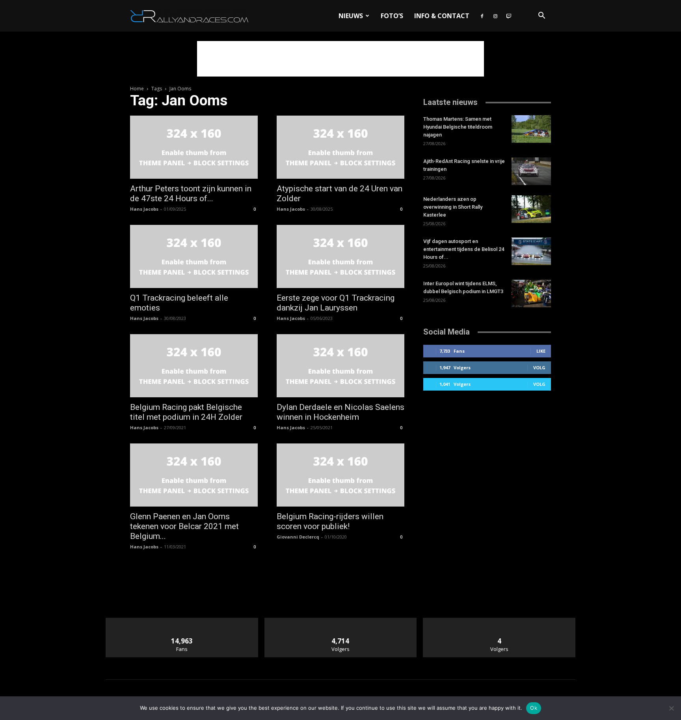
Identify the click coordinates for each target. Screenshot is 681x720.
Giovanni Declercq (298, 537)
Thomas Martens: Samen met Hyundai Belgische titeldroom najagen (457, 127)
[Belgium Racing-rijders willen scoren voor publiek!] (340, 475)
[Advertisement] (340, 59)
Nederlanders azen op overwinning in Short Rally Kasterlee (452, 207)
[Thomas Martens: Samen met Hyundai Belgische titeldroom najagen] (531, 129)
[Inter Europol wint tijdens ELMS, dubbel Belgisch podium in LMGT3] (531, 293)
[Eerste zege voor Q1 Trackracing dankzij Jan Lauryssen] (340, 256)
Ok (533, 708)
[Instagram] (495, 16)
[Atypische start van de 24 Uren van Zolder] (340, 147)
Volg (539, 367)
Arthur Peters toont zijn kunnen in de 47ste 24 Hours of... (190, 193)
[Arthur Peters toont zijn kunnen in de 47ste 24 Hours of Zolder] (194, 147)
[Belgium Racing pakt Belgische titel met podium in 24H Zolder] (194, 365)
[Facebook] (482, 16)
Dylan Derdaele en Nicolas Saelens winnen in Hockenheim (340, 412)
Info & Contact (441, 15)
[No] (671, 708)
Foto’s (392, 15)
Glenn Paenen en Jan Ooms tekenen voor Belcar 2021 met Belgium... (184, 526)
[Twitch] (509, 16)
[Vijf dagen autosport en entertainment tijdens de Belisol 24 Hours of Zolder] (531, 251)
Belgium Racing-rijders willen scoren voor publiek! (330, 521)
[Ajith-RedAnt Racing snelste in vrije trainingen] (531, 171)
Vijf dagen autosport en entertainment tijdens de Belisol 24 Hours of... (463, 249)
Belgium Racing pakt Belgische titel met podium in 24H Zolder (186, 412)
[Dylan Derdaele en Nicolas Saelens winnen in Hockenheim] (340, 365)
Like (540, 351)
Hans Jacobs (144, 209)
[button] (541, 16)
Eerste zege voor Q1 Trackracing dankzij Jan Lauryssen (335, 302)
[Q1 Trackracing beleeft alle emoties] (194, 256)
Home (137, 88)
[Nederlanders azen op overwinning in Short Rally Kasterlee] (531, 209)
